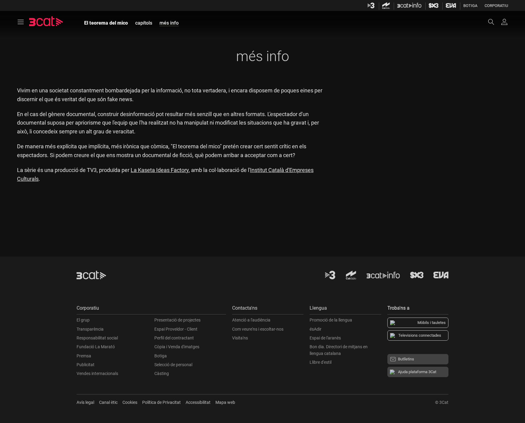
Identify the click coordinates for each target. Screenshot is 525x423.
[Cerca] (494, 22)
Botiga (470, 5)
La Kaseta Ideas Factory (160, 170)
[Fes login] (504, 22)
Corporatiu (496, 5)
